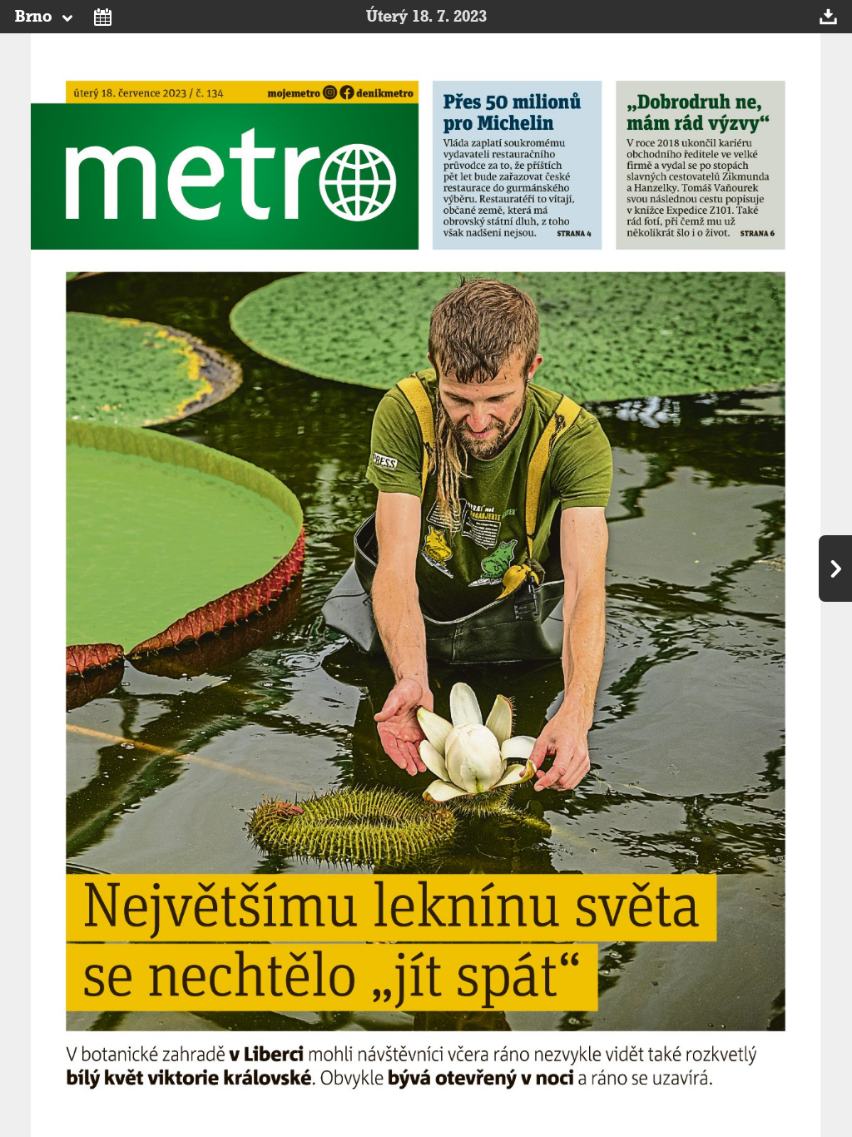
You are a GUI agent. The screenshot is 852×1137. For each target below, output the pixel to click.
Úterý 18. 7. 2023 (426, 16)
